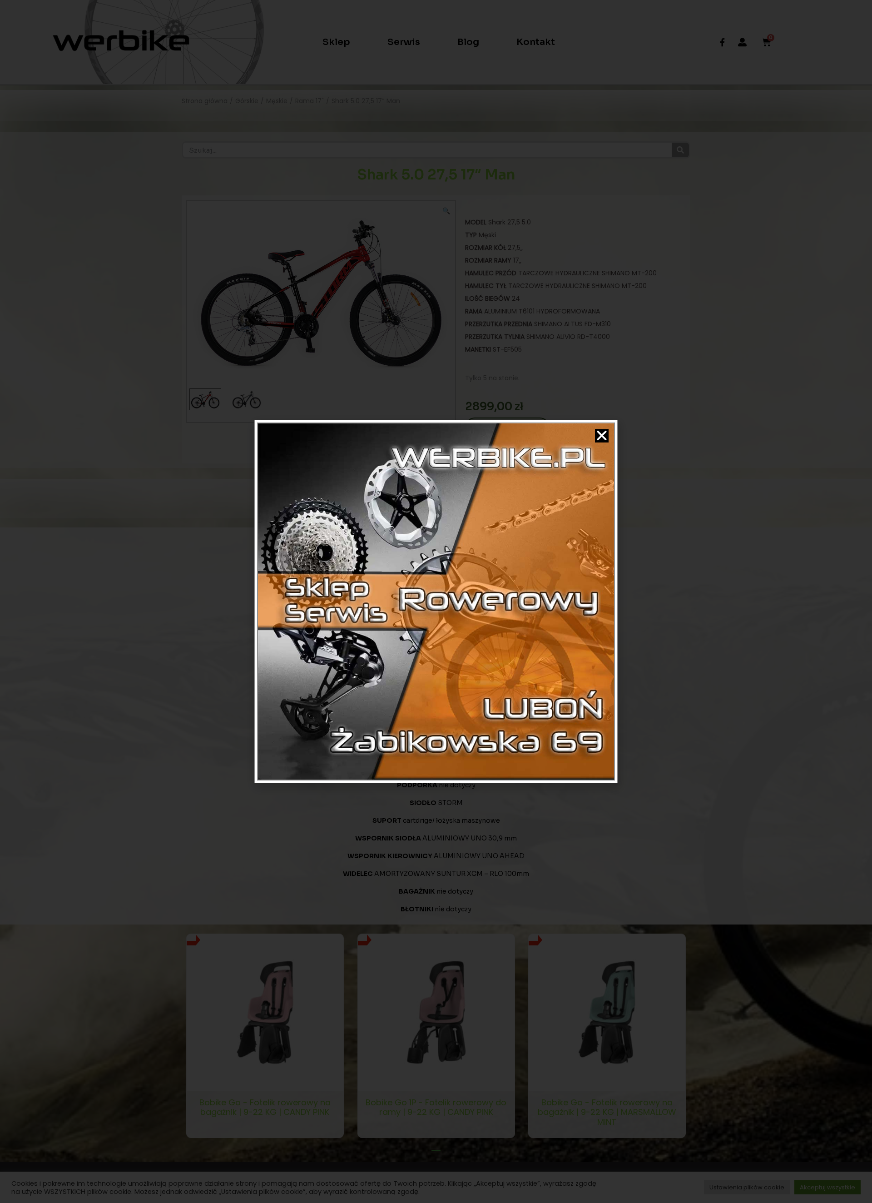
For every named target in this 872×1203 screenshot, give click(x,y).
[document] (436, 601)
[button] (602, 435)
